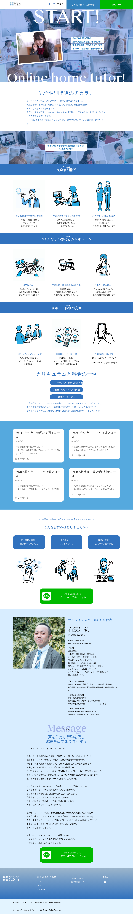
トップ (52, 4)
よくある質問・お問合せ (83, 4)
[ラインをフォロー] (105, 882)
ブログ (60, 4)
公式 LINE (116, 4)
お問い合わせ (41, 889)
